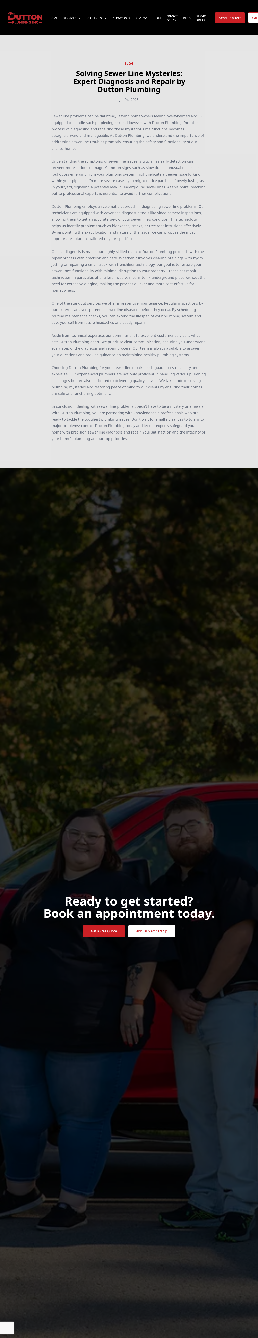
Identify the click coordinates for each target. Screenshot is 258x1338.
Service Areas (201, 18)
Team (157, 18)
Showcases (121, 18)
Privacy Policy (172, 18)
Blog (187, 18)
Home (53, 18)
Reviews (142, 18)
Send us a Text (230, 18)
